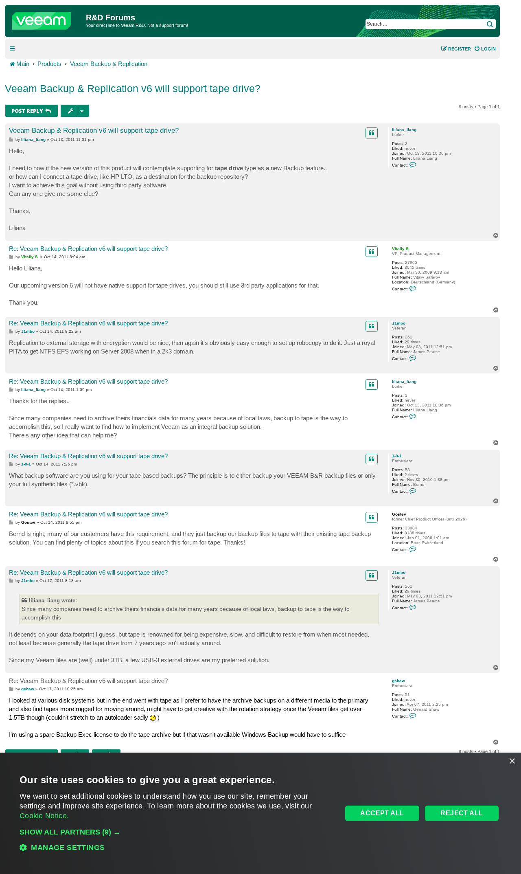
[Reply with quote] (372, 132)
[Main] (46, 19)
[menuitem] (485, 49)
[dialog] (260, 813)
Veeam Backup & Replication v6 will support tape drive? (132, 88)
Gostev (399, 514)
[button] (176, 832)
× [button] (512, 761)
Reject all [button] (461, 813)
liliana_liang (404, 129)
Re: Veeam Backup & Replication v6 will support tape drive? (88, 248)
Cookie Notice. (44, 816)
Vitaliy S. (401, 248)
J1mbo (398, 323)
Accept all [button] (382, 813)
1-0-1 (397, 456)
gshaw (398, 681)
